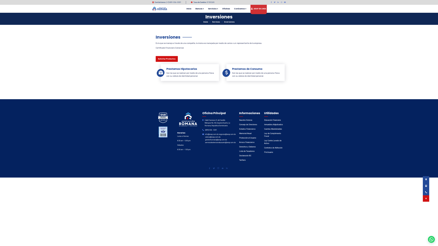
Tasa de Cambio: (199, 2)
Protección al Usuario (247, 138)
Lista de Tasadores (247, 151)
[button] (426, 198)
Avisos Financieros (246, 142)
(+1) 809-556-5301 (173, 2)
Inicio (205, 22)
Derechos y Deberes (247, 147)
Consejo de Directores (248, 124)
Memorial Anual (245, 133)
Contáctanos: (160, 2)
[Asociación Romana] (160, 8)
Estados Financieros (247, 129)
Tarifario (242, 160)
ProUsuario (268, 152)
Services (216, 22)
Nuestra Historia (245, 120)
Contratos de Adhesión (273, 148)
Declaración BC (245, 156)
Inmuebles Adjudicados (273, 124)
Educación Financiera (272, 120)
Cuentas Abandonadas (273, 129)
